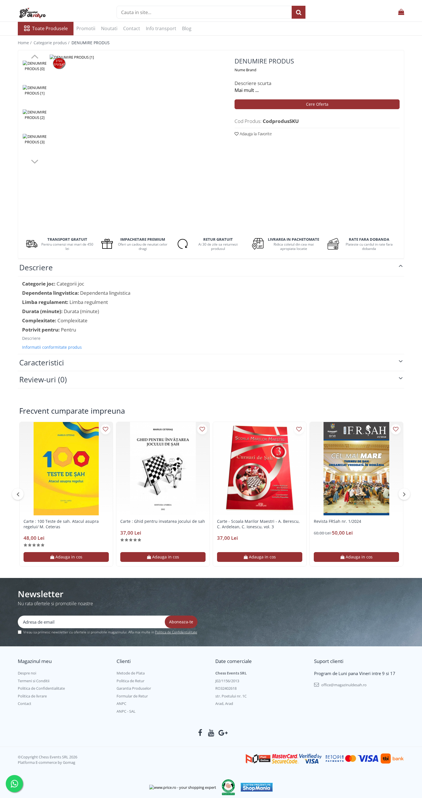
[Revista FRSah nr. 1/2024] (356, 468)
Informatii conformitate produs (52, 347)
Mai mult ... (247, 90)
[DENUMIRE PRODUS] (135, 140)
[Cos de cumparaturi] (401, 12)
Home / (25, 42)
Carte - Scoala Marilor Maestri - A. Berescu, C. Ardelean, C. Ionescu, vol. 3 (258, 524)
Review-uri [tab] (43, 379)
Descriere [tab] (36, 267)
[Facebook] (200, 733)
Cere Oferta (317, 104)
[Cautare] (298, 12)
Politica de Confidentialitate (176, 632)
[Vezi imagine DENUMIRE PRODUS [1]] (35, 90)
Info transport (161, 28)
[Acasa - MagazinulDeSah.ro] (46, 13)
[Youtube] (211, 733)
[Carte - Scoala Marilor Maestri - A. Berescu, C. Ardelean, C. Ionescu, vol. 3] (259, 468)
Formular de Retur (132, 696)
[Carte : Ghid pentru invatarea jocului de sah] (163, 468)
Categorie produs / (52, 42)
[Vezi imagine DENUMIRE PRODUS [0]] (35, 66)
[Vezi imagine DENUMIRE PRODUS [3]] (35, 139)
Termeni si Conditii (33, 680)
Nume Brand (245, 69)
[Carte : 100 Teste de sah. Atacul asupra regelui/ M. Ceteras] (66, 468)
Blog (186, 28)
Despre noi (27, 673)
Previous (35, 57)
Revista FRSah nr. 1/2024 (337, 521)
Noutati (109, 28)
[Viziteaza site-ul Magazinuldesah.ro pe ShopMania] (257, 787)
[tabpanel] (135, 140)
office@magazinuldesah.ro (343, 684)
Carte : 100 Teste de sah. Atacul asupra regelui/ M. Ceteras (61, 524)
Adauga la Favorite (255, 133)
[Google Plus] (222, 733)
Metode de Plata (131, 673)
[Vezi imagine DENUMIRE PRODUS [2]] (35, 114)
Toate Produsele (50, 28)
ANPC (121, 703)
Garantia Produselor (134, 688)
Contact (131, 28)
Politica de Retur (130, 680)
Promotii (85, 28)
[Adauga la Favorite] (105, 429)
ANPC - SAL (126, 711)
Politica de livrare (32, 696)
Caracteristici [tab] (41, 362)
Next (35, 161)
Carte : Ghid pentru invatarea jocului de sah (162, 521)
